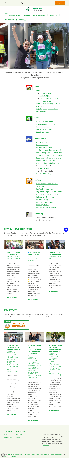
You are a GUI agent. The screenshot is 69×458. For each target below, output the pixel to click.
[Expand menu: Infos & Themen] (59, 15)
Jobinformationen (10, 19)
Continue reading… (12, 297)
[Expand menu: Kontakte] (25, 20)
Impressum (28, 454)
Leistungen (27, 15)
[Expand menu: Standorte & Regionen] (47, 15)
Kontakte (21, 19)
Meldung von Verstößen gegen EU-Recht (54, 454)
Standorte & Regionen (39, 15)
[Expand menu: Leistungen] (31, 15)
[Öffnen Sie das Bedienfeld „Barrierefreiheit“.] (66, 230)
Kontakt (18, 440)
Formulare (6, 440)
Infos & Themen (53, 15)
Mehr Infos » (46, 445)
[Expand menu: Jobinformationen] (16, 20)
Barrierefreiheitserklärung (10, 456)
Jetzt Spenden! (60, 3)
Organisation (19, 434)
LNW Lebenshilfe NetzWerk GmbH (16, 454)
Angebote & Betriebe (14, 15)
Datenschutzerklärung (37, 454)
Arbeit (5, 434)
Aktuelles (18, 437)
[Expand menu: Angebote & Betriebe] (21, 15)
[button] (3, 455)
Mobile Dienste (8, 437)
